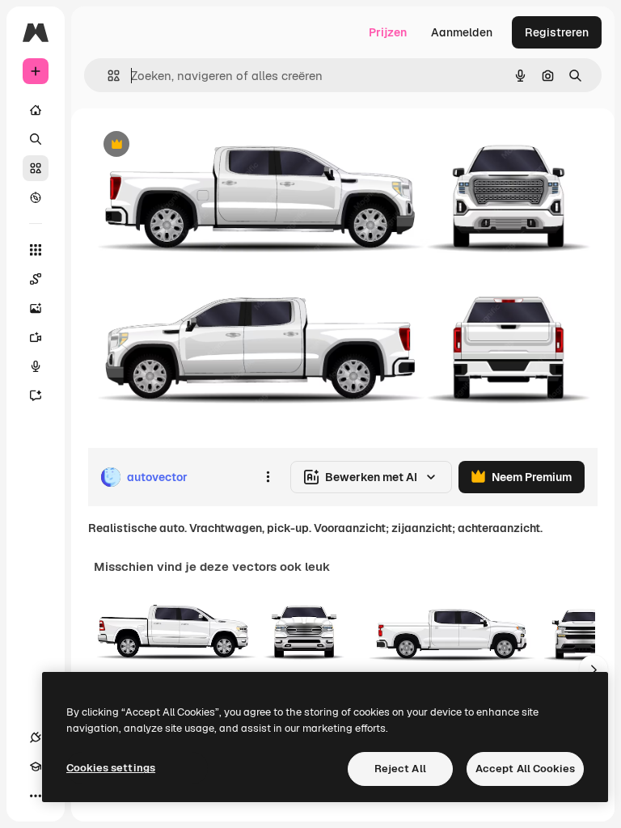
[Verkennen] (36, 197)
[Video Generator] (36, 337)
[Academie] (36, 766)
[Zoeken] (36, 139)
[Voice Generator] (36, 366)
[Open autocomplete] (107, 76)
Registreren (557, 32)
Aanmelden (461, 32)
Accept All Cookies (525, 768)
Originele (193, 145)
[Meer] (36, 796)
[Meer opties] (267, 477)
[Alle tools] (36, 250)
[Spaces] (36, 279)
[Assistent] (36, 395)
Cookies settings (110, 768)
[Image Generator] (36, 308)
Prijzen (388, 32)
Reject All (400, 768)
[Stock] (36, 168)
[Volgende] (593, 669)
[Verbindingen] (36, 737)
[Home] (36, 110)
